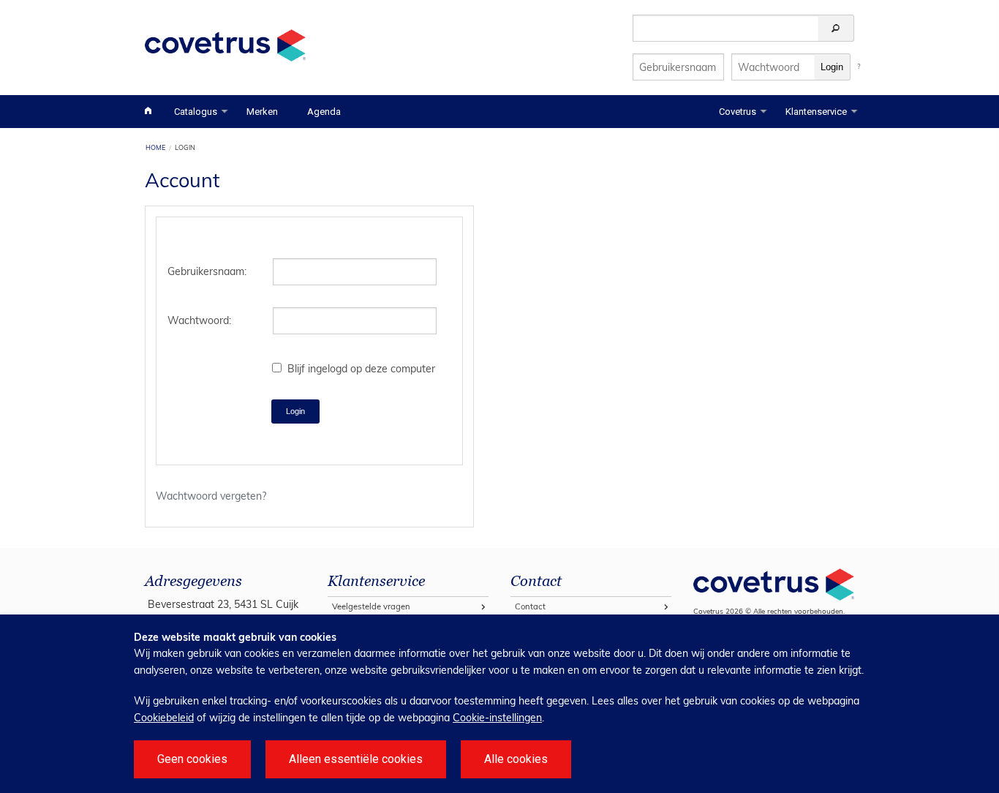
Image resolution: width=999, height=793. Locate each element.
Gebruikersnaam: (206, 271)
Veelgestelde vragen (371, 606)
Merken (262, 111)
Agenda (324, 111)
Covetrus (737, 111)
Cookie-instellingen (497, 717)
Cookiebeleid (164, 717)
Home (155, 147)
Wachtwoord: (199, 320)
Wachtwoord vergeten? (211, 496)
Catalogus (195, 111)
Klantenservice (816, 111)
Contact (530, 606)
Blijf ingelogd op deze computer (361, 368)
